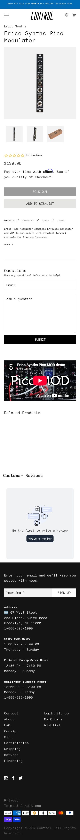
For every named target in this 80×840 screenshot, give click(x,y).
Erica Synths (15, 26)
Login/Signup (56, 713)
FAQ (7, 725)
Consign (11, 731)
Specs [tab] (45, 220)
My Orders (53, 719)
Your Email (15, 593)
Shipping (12, 749)
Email (11, 285)
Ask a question (19, 299)
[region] (40, 4)
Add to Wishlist (40, 204)
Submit (40, 339)
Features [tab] (28, 220)
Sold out (40, 192)
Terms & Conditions (22, 806)
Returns (11, 755)
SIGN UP (64, 593)
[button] (8, 15)
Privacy (11, 800)
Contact (11, 713)
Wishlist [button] (52, 725)
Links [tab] (61, 220)
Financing (13, 761)
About (9, 719)
